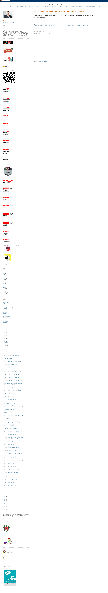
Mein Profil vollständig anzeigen (9, 22)
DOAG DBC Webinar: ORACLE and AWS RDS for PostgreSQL (13, 454)
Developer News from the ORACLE (9, 409)
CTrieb (5, 20)
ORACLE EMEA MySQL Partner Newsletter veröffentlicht (13, 422)
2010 (5, 508)
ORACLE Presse (5, 321)
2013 (5, 503)
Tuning (4, 294)
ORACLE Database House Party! (9, 463)
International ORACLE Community (8, 307)
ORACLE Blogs (5, 312)
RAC (3, 289)
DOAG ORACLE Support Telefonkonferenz (10, 368)
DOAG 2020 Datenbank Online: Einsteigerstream (11, 403)
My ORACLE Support (6, 308)
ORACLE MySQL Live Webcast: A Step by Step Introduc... (13, 469)
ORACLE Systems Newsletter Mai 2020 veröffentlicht (12, 440)
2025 (5, 333)
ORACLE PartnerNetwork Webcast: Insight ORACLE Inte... (13, 381)
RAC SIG (4, 327)
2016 (5, 499)
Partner (49, 27)
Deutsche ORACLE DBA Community (8, 306)
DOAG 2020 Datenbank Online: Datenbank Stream (12, 356)
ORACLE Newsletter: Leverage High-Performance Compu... (13, 424)
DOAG (4, 279)
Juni (5, 351)
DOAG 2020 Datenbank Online (9, 397)
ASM (3, 274)
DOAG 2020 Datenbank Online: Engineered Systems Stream (13, 389)
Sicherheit (4, 292)
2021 (5, 339)
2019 (5, 494)
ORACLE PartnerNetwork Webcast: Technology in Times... (13, 375)
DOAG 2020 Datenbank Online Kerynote (10, 393)
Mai (5, 352)
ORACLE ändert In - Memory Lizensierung (11, 485)
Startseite (69, 59)
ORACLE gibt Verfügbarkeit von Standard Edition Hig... (13, 453)
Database (4, 278)
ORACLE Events (5, 317)
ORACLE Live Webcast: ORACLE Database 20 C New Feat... (13, 462)
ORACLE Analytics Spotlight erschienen (10, 405)
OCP (3, 285)
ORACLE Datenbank (54, 5)
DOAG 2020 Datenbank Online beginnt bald (11, 429)
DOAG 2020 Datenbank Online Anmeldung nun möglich (13, 421)
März (6, 490)
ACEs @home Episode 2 (8, 476)
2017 (5, 497)
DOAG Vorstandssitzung (8, 358)
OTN (3, 326)
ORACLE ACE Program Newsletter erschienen (11, 364)
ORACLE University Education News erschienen (11, 394)
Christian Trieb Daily (6, 302)
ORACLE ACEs (5, 311)
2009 (5, 509)
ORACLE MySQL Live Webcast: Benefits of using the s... (13, 475)
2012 (5, 505)
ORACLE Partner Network (7, 320)
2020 (5, 341)
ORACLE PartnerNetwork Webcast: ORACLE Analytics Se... (13, 378)
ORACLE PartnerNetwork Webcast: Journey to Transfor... (13, 371)
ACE (3, 273)
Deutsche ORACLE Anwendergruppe (8, 304)
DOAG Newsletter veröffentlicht (9, 396)
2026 (5, 332)
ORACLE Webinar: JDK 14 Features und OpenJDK (12, 373)
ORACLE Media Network (6, 318)
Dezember (6, 342)
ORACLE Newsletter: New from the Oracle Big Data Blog (13, 361)
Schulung (4, 291)
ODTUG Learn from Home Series (9, 412)
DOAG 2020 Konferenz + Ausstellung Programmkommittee (13, 387)
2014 (5, 502)
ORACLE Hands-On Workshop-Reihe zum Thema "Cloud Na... (13, 406)
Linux (4, 283)
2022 (5, 338)
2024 (5, 335)
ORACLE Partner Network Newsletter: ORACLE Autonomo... (13, 459)
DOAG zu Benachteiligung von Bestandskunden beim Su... (13, 410)
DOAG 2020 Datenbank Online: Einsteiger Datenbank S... (13, 365)
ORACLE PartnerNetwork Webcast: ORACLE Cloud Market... (13, 400)
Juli (5, 349)
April (6, 488)
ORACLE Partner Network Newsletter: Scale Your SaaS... (13, 359)
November (6, 344)
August (6, 348)
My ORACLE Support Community (8, 309)
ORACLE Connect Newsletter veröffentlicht (11, 408)
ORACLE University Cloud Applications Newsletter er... (12, 438)
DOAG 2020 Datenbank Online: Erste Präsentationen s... (12, 450)
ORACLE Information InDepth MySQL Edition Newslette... (13, 427)
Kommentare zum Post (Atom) (42, 61)
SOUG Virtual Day (7, 354)
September (6, 346)
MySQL (4, 284)
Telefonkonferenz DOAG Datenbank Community (11, 425)
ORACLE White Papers (6, 322)
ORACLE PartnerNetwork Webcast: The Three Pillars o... (13, 441)
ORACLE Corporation (6, 313)
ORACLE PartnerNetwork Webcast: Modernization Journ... (13, 431)
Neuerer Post (36, 59)
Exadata (4, 282)
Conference (4, 277)
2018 (5, 496)
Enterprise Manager (43, 27)
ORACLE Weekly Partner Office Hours (10, 399)
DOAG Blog (4, 303)
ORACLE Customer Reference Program (9, 314)
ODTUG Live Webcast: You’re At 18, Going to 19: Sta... (12, 464)
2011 (5, 506)
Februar (6, 491)
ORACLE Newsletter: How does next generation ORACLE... (13, 437)
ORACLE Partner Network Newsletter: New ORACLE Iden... (13, 392)
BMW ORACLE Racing (6, 300)
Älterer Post (103, 59)
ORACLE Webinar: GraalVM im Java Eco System (11, 355)
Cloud (38, 27)
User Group (4, 296)
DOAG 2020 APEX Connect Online (9, 467)
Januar (6, 493)
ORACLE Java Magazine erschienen (10, 362)
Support (4, 293)
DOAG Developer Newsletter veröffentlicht (10, 367)
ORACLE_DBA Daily (6, 325)
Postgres (4, 288)
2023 (5, 336)
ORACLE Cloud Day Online (8, 473)
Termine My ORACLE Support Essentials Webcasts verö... (13, 470)
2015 (5, 500)
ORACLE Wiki (5, 323)
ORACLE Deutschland (6, 316)
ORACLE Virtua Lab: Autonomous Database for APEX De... (13, 446)
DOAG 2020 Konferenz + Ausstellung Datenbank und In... (13, 456)
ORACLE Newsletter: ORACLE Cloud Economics (12, 402)
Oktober (6, 345)
